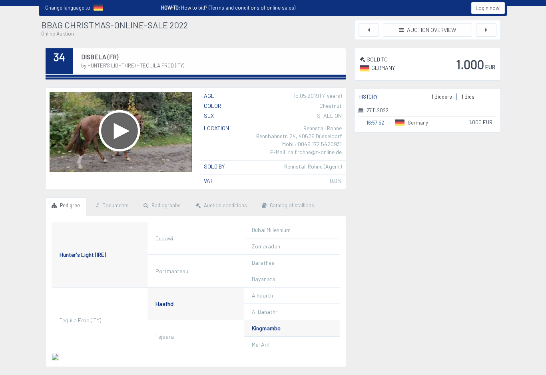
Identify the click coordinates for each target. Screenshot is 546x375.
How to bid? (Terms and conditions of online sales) (228, 7)
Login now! (488, 8)
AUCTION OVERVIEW (431, 29)
